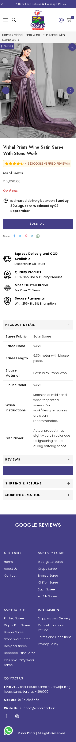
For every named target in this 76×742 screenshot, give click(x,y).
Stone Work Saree (17, 639)
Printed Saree (14, 618)
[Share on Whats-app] (38, 236)
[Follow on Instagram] (17, 716)
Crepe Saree (47, 569)
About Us (11, 569)
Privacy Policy (48, 644)
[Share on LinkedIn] (32, 236)
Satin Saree (46, 589)
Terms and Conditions (55, 637)
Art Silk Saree (47, 596)
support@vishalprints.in (37, 708)
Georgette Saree (50, 562)
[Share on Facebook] (14, 236)
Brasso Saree (48, 575)
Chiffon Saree (48, 582)
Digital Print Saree (17, 625)
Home (6, 35)
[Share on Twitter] (20, 236)
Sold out (38, 224)
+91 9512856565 (27, 700)
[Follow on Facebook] (6, 716)
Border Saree (14, 632)
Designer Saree (15, 646)
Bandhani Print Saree (19, 653)
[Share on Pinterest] (26, 236)
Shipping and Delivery (54, 618)
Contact (10, 575)
